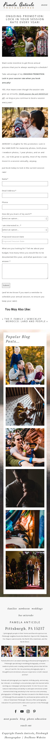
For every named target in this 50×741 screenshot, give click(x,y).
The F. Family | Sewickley (22, 319)
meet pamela (11, 719)
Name (4, 179)
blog (22, 719)
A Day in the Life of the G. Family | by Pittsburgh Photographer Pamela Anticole (24, 525)
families (12, 608)
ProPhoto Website (35, 737)
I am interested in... (11, 225)
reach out (25, 725)
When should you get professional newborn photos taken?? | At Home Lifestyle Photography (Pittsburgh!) (24, 484)
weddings (37, 608)
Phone (5, 202)
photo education (36, 719)
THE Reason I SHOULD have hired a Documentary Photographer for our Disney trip (25, 443)
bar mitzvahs (25, 615)
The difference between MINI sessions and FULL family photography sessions (24, 361)
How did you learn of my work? (16, 214)
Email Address (8, 191)
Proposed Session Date (13, 237)
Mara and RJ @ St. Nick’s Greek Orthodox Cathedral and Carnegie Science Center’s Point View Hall (25, 566)
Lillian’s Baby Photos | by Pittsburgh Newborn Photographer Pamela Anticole (24, 402)
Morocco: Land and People (26, 321)
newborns (24, 608)
